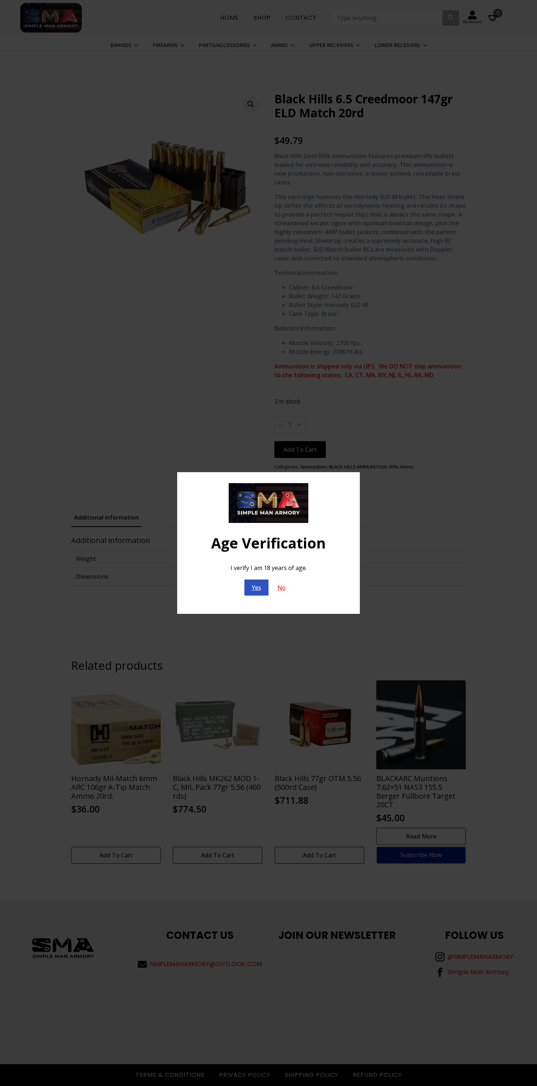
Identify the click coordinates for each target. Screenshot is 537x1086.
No (281, 588)
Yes (256, 588)
